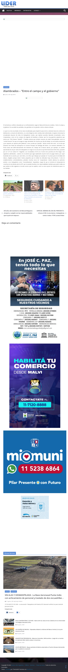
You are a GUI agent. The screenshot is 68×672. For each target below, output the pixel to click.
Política (9, 10)
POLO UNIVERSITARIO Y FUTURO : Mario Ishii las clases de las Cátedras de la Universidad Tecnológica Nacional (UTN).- (40, 621)
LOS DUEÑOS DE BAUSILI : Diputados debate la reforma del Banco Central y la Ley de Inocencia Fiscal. (39, 630)
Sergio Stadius (19, 601)
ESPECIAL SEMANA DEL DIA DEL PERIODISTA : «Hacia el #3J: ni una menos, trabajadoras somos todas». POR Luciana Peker (50, 213)
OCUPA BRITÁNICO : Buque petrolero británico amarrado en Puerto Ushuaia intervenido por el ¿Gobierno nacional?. (40, 648)
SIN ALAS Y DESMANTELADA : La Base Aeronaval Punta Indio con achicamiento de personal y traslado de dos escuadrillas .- (34, 596)
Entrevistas (27, 10)
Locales (36, 10)
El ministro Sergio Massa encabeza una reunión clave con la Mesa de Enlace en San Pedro (54, 193)
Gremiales (17, 10)
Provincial (13, 591)
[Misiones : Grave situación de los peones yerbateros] (12, 185)
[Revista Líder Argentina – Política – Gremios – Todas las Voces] (3, 11)
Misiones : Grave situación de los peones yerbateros (12, 193)
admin (14, 94)
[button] (40, 10)
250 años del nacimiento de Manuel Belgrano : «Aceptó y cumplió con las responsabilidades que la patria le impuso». (18, 213)
